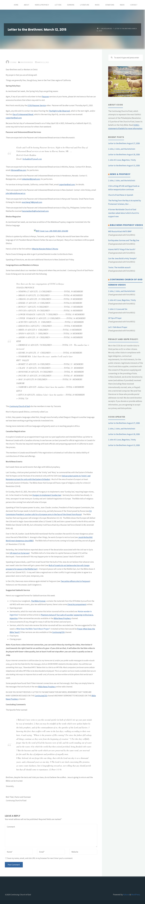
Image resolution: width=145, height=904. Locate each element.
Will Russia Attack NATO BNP (120, 231)
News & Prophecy (120, 174)
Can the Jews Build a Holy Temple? (122, 258)
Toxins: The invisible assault (119, 267)
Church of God (24, 406)
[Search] (111, 57)
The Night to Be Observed (59, 111)
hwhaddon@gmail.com (32, 158)
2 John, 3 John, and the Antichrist (121, 149)
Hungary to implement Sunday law (46, 495)
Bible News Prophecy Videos (126, 225)
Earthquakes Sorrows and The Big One (123, 240)
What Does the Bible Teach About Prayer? (33, 629)
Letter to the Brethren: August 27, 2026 (124, 143)
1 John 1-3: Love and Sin (117, 309)
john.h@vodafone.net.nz (15, 193)
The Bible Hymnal (38, 601)
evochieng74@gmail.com (32, 202)
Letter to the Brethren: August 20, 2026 (124, 154)
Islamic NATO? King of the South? (121, 249)
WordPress (135, 894)
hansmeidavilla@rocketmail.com (35, 211)
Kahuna (126, 894)
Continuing (13, 406)
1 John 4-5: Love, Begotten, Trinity (122, 160)
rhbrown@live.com (18, 170)
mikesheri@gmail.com (31, 179)
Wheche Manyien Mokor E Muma (45, 249)
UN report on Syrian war (19, 553)
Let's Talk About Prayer (117, 327)
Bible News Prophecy (62, 618)
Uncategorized (106, 28)
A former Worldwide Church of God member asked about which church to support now (123, 213)
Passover (45, 96)
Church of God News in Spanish (120, 195)
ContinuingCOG (58, 632)
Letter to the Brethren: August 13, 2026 (124, 165)
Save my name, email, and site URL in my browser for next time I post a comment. (40, 858)
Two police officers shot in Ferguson (75, 581)
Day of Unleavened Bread (23, 114)
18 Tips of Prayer (115, 318)
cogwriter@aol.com (14, 118)
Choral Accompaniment (76, 604)
